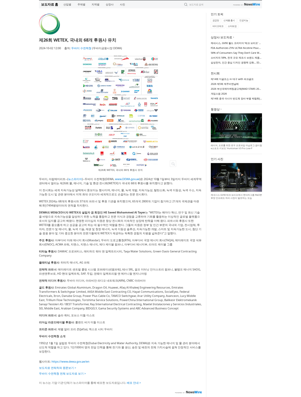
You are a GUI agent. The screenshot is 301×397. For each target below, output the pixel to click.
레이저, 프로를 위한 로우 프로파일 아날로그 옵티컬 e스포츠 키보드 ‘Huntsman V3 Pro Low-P (236, 147)
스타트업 (232, 26)
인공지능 (243, 20)
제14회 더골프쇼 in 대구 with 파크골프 (232, 79)
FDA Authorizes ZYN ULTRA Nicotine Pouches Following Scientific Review (253, 48)
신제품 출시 (229, 20)
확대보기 (173, 164)
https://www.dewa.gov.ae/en (70, 361)
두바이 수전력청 (81, 48)
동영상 (215, 109)
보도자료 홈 (49, 4)
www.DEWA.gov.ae (127, 179)
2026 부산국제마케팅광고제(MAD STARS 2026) (237, 88)
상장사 (110, 4)
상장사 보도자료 (221, 37)
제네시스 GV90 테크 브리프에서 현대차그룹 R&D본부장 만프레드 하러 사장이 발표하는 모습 (236, 196)
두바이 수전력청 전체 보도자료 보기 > (62, 373)
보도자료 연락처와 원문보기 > (57, 368)
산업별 (67, 4)
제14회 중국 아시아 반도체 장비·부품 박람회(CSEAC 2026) (242, 98)
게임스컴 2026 (219, 93)
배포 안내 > (134, 383)
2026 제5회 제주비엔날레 (225, 84)
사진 (122, 4)
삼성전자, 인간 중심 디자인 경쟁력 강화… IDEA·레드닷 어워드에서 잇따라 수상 (254, 62)
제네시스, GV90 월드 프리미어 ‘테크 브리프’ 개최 (237, 43)
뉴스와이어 (75, 179)
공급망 (216, 20)
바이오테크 (218, 26)
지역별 (95, 4)
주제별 (81, 4)
